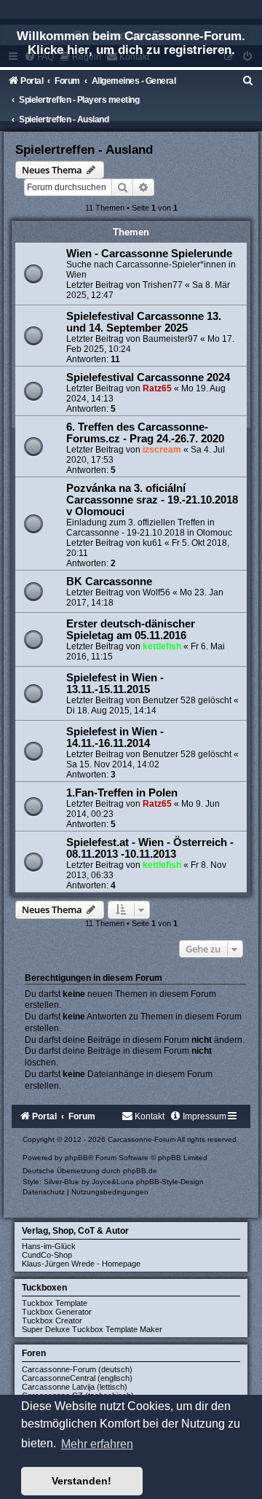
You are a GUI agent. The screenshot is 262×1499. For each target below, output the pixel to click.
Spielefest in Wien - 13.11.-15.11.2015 (115, 683)
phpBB (76, 1158)
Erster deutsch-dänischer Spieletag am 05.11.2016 (130, 629)
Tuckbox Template (54, 1303)
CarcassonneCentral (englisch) (77, 1378)
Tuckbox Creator (52, 1320)
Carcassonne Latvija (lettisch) (74, 1386)
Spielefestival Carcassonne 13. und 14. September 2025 (143, 322)
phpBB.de (140, 1171)
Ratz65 (157, 388)
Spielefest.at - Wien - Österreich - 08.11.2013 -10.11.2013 (150, 848)
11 (115, 359)
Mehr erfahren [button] (97, 1444)
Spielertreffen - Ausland (84, 149)
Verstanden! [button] (81, 1481)
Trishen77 (163, 285)
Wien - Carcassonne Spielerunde (149, 253)
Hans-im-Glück (49, 1246)
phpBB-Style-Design (170, 1182)
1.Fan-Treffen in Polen (122, 793)
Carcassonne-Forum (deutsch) (77, 1369)
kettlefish (162, 646)
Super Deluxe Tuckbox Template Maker (92, 1329)
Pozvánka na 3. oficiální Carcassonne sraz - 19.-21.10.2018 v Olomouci (152, 499)
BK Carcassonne (109, 581)
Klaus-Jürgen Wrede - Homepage (81, 1263)
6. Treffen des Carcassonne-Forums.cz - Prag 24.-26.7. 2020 (145, 433)
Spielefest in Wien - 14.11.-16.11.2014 (115, 737)
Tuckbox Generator (57, 1311)
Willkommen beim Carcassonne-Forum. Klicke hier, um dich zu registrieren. (131, 42)
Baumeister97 (170, 339)
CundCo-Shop (47, 1255)
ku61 (152, 543)
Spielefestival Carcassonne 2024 (148, 377)
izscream (162, 450)
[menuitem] (248, 81)
